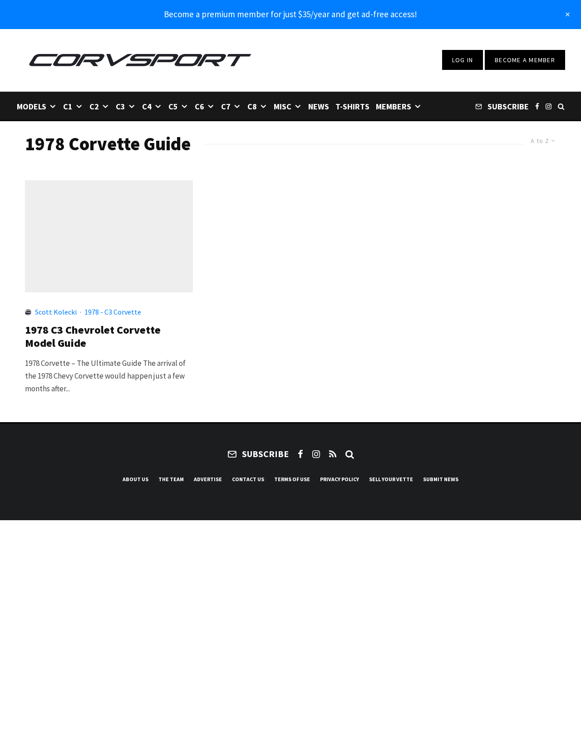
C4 (147, 106)
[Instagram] (548, 106)
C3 (120, 106)
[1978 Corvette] (109, 236)
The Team (171, 479)
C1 (68, 106)
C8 (252, 106)
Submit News (440, 479)
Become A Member (525, 60)
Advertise (208, 479)
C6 (199, 106)
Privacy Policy (339, 479)
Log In (462, 60)
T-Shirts (352, 106)
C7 (226, 106)
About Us (135, 479)
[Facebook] (537, 106)
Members (393, 106)
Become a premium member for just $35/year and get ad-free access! (290, 14)
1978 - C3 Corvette (112, 311)
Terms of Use (292, 479)
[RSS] (333, 453)
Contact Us (248, 479)
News (318, 106)
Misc (282, 106)
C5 (173, 106)
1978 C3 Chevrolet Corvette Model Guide (93, 337)
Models (31, 106)
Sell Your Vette (391, 479)
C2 (94, 106)
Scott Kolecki (56, 311)
